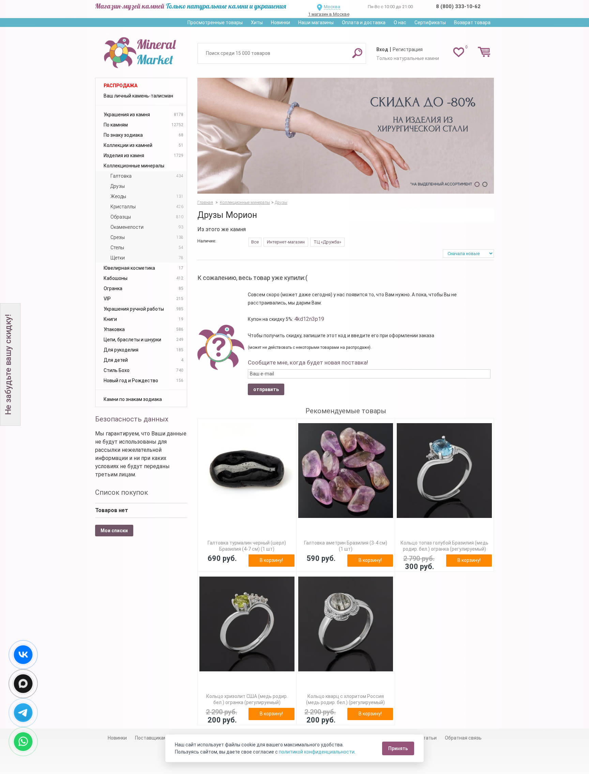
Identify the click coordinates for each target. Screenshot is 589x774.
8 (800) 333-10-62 (458, 6)
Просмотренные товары (215, 22)
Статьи (428, 738)
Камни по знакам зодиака (133, 399)
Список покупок (121, 492)
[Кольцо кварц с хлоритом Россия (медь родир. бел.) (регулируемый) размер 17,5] (345, 624)
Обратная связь (463, 738)
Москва (332, 6)
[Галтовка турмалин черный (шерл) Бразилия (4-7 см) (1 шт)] (246, 470)
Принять (398, 748)
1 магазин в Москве (328, 14)
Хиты (257, 22)
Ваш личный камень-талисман (138, 96)
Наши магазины (316, 22)
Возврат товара (472, 22)
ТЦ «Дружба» (327, 241)
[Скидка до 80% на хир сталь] (345, 136)
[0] (458, 51)
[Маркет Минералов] (141, 51)
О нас (400, 22)
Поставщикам (151, 738)
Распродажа (120, 85)
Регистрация (408, 49)
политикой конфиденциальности (316, 752)
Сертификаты (430, 22)
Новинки (280, 22)
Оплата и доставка (364, 22)
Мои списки (114, 530)
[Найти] (357, 53)
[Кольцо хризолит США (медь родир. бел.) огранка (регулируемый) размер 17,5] (246, 624)
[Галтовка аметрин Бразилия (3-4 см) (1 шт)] (345, 470)
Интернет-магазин (286, 241)
